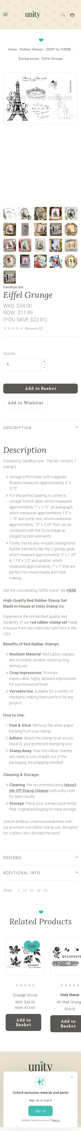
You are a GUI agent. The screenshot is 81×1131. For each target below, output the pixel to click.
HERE (71, 590)
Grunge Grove (25, 995)
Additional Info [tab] (21, 873)
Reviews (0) (34, 328)
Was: (9, 306)
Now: (10, 313)
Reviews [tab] (12, 857)
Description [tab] (17, 427)
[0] (72, 14)
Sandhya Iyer (13, 287)
